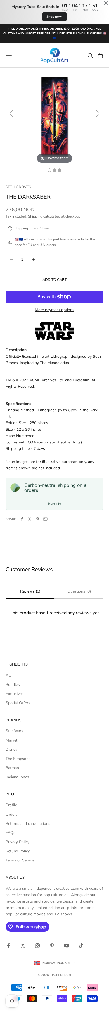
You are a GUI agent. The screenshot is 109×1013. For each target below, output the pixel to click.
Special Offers (18, 702)
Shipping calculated (44, 216)
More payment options (54, 310)
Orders (12, 814)
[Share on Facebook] (22, 519)
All (8, 675)
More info (54, 503)
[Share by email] (45, 519)
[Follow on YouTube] (66, 945)
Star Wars (14, 731)
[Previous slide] (11, 113)
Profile (11, 805)
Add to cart (54, 279)
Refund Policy (18, 851)
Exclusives (14, 693)
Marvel (11, 740)
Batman (12, 767)
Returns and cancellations (28, 823)
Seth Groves (18, 187)
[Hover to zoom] (54, 116)
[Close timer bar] (106, 3)
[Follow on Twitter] (23, 945)
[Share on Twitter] (29, 519)
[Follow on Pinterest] (52, 945)
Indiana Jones (17, 777)
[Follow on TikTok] (81, 945)
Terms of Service (20, 860)
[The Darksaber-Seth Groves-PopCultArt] (49, 170)
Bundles (13, 684)
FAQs (10, 832)
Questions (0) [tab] (79, 591)
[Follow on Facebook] (8, 945)
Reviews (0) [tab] (30, 591)
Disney (11, 749)
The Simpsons (18, 758)
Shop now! (54, 16)
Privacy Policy (17, 842)
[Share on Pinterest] (37, 519)
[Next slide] (97, 113)
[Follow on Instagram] (37, 945)
